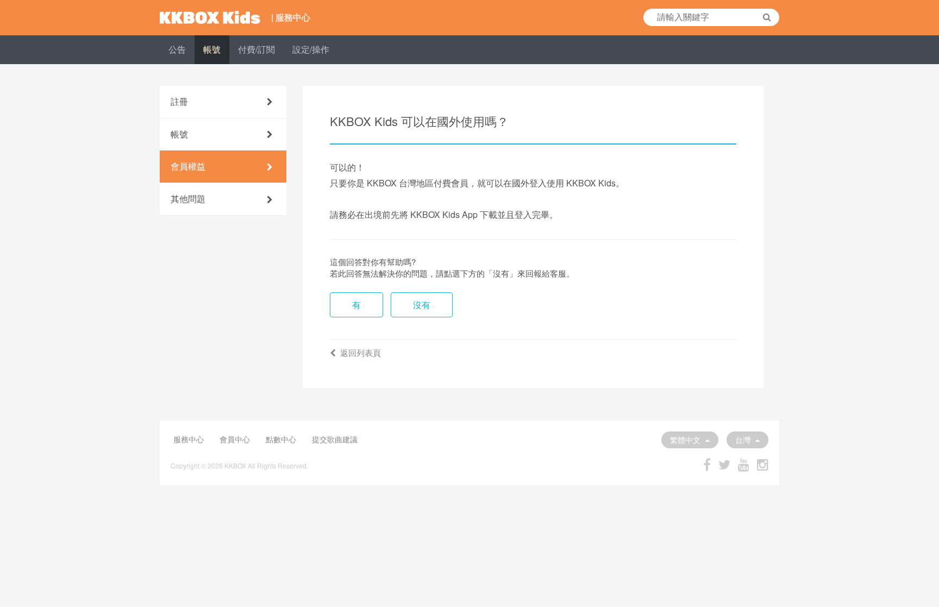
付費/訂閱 (256, 49)
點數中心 (281, 439)
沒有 (421, 304)
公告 (177, 49)
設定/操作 (310, 49)
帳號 (212, 49)
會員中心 (235, 439)
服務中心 (188, 439)
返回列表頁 (360, 352)
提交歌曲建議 (335, 439)
